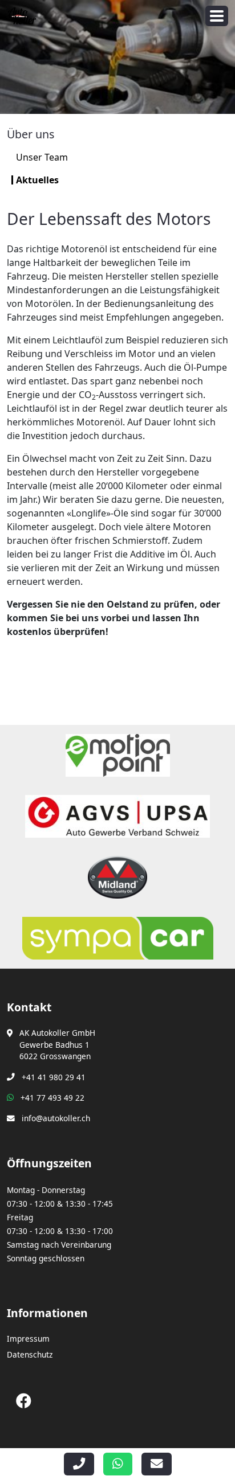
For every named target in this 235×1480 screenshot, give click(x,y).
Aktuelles (37, 180)
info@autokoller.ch (56, 1118)
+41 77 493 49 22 (52, 1097)
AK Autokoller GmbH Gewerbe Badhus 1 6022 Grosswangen (57, 1044)
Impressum (28, 1338)
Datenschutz (29, 1354)
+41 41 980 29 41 (54, 1077)
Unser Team (42, 157)
